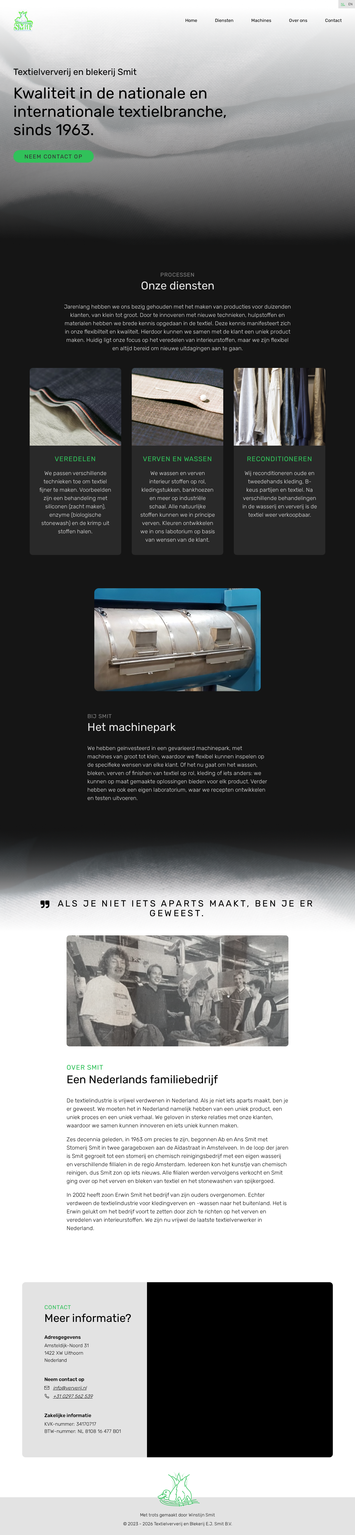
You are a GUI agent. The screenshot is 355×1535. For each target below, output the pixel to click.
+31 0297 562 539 (73, 1396)
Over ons (298, 20)
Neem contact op (53, 156)
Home (191, 20)
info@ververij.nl (70, 1388)
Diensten (224, 20)
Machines (261, 20)
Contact (333, 20)
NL (343, 4)
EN (350, 4)
